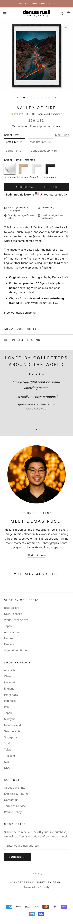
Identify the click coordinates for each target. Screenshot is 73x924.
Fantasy (9, 644)
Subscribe (17, 856)
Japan (8, 626)
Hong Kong (11, 694)
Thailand (9, 755)
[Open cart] (68, 13)
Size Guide (62, 135)
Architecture (12, 632)
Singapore (10, 737)
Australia (9, 670)
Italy (7, 707)
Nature (8, 638)
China (7, 676)
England (9, 688)
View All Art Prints (16, 650)
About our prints (20, 328)
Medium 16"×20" (40, 141)
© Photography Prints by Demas (36, 882)
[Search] (62, 13)
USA (7, 767)
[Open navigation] (4, 13)
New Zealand (12, 725)
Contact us (11, 800)
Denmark (10, 682)
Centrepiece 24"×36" (44, 150)
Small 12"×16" (14, 141)
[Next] (55, 97)
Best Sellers (11, 607)
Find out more (36, 555)
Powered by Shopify (36, 887)
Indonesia (10, 700)
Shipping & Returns (22, 340)
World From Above (16, 620)
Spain (7, 743)
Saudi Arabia (12, 731)
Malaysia (9, 719)
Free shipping (38, 126)
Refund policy (13, 812)
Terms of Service (15, 806)
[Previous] (17, 97)
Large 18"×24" (15, 150)
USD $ (35, 874)
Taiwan (8, 749)
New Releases (13, 613)
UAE (7, 761)
